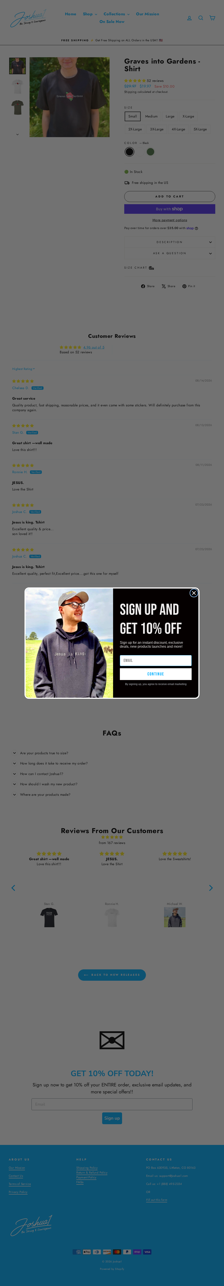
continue (155, 674)
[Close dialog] (194, 593)
